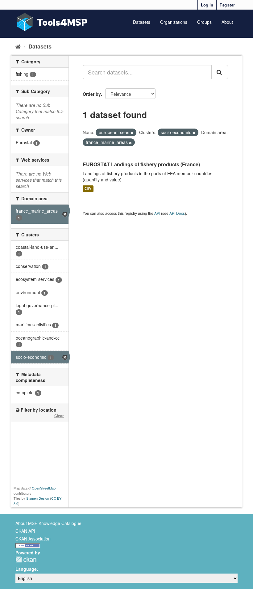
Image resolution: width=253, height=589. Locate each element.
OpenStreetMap (44, 487)
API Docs (177, 213)
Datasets (141, 22)
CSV (88, 188)
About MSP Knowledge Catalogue (48, 523)
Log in (207, 5)
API (157, 213)
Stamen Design (37, 498)
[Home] (18, 46)
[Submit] (219, 72)
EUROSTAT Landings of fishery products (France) (141, 164)
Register (227, 5)
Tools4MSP (62, 22)
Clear (59, 415)
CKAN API (25, 531)
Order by (92, 94)
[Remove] (132, 132)
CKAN (25, 559)
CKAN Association (33, 539)
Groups (204, 22)
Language (26, 569)
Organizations (173, 22)
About (227, 22)
